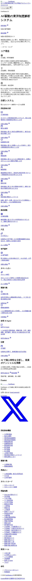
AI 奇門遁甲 (8, 477)
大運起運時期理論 (10, 517)
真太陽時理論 (8, 519)
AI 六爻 (6, 475)
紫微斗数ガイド (9, 540)
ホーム (3, 3)
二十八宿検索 (8, 557)
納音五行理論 (8, 504)
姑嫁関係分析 (8, 443)
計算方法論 (7, 536)
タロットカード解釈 (10, 487)
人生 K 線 (7, 553)
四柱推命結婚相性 (10, 438)
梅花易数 (3, 33)
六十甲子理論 (8, 502)
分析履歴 (7, 558)
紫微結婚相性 (8, 466)
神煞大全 (7, 508)
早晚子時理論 (8, 521)
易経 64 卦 (7, 523)
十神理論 (7, 506)
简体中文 (8, 578)
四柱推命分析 (9, 3)
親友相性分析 (8, 445)
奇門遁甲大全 (8, 525)
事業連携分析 (8, 441)
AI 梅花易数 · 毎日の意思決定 (13, 474)
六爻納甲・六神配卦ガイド (12, 532)
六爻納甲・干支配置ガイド (12, 526)
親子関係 (7, 447)
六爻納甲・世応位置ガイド (12, 530)
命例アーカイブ (9, 511)
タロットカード (9, 485)
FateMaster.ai (9, 575)
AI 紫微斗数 (8, 464)
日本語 (18, 578)
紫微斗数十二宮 (9, 541)
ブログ (16, 3)
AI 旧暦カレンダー (10, 555)
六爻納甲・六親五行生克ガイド (14, 528)
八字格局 (7, 509)
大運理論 (7, 515)
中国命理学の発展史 (10, 534)
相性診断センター (10, 457)
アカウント (24, 3)
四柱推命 (3, 25)
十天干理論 (7, 498)
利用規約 (7, 572)
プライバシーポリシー (11, 570)
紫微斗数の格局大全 (10, 545)
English (3, 578)
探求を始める (5, 373)
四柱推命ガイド (9, 538)
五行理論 (7, 496)
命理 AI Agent (8, 560)
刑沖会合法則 (8, 513)
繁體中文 (13, 578)
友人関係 (7, 451)
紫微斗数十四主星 (10, 543)
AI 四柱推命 (8, 434)
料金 (19, 3)
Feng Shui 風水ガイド (11, 494)
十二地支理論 (8, 500)
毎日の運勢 (7, 436)
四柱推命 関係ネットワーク (13, 455)
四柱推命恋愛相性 (10, 440)
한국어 (23, 578)
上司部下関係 (8, 453)
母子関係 (7, 449)
